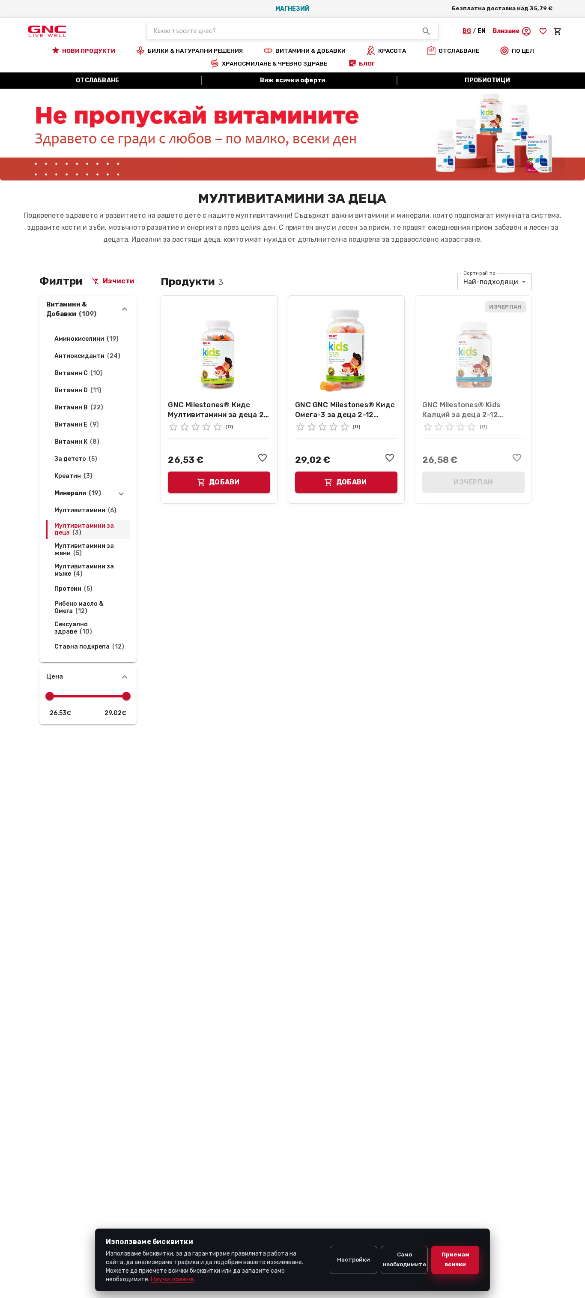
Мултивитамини (85, 510)
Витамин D (77, 390)
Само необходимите (404, 1259)
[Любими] (543, 31)
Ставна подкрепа (89, 646)
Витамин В (78, 407)
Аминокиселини (86, 339)
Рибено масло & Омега (79, 608)
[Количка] (557, 31)
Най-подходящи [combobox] (490, 282)
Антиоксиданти (87, 356)
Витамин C (78, 373)
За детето (75, 459)
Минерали (77, 493)
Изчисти (118, 281)
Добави (224, 482)
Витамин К (76, 442)
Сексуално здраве (73, 628)
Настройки (353, 1259)
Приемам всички (455, 1259)
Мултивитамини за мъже (84, 570)
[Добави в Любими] (262, 458)
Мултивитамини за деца (84, 530)
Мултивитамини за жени (84, 550)
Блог (367, 63)
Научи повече (172, 1279)
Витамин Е (76, 424)
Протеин (73, 589)
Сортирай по (479, 273)
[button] (512, 31)
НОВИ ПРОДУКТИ (88, 50)
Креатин (73, 476)
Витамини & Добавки (71, 309)
